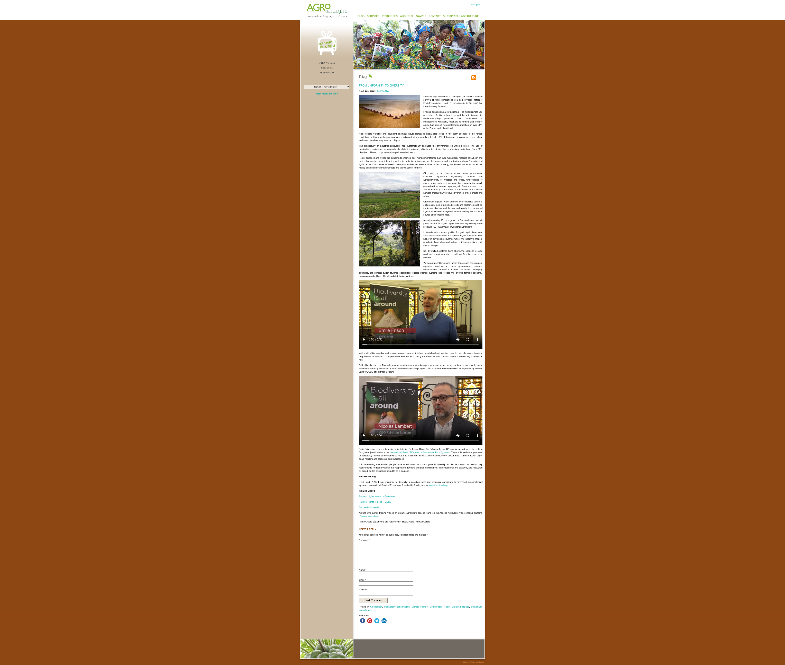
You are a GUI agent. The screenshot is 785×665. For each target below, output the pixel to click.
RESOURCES (390, 16)
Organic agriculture (369, 516)
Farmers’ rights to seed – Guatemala (377, 496)
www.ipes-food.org (438, 485)
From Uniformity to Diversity (381, 85)
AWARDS (420, 16)
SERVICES (373, 16)
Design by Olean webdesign (473, 662)
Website (363, 589)
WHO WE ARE (327, 62)
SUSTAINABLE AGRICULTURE (461, 16)
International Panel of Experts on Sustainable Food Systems (420, 452)
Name (362, 570)
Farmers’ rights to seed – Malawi (375, 502)
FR (478, 4)
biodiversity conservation (397, 606)
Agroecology (376, 606)
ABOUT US (406, 16)
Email (362, 580)
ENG (473, 4)
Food (447, 606)
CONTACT (435, 16)
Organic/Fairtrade (460, 606)
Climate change (420, 606)
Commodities (436, 606)
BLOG (361, 16)
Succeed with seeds (369, 507)
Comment (364, 540)
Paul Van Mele (383, 91)
